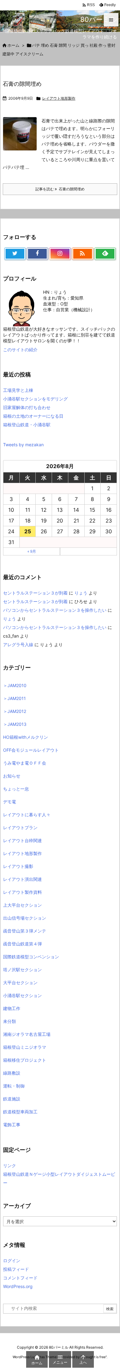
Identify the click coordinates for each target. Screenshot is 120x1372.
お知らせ (11, 775)
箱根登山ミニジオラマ (24, 1047)
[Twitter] (15, 254)
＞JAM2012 (14, 711)
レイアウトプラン (20, 827)
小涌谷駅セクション (22, 995)
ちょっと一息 (16, 788)
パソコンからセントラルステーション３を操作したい (54, 610)
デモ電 (9, 801)
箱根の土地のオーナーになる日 (33, 416)
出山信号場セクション (24, 918)
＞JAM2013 (14, 724)
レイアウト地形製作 (58, 98)
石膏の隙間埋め (22, 84)
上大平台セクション (22, 905)
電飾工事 (11, 1124)
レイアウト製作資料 (22, 892)
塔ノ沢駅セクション (22, 969)
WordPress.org (18, 1286)
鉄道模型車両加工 (20, 1111)
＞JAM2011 (14, 698)
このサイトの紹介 (20, 349)
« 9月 (31, 551)
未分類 (9, 1021)
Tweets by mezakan (23, 444)
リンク (9, 1165)
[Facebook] (37, 254)
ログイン (11, 1260)
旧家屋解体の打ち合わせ (26, 407)
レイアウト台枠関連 (22, 840)
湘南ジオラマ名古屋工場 (26, 1034)
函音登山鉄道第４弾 (22, 943)
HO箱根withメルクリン (25, 737)
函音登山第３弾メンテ (24, 930)
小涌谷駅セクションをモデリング (35, 398)
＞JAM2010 (14, 685)
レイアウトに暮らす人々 (26, 814)
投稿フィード (16, 1269)
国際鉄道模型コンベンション (31, 956)
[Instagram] (60, 254)
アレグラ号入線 (18, 644)
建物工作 (11, 1008)
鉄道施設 (11, 1098)
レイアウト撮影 (18, 866)
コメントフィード (20, 1277)
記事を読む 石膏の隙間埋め (60, 189)
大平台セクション (20, 982)
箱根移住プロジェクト (24, 1060)
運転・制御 (14, 1085)
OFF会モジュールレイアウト (31, 750)
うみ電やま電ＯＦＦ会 (24, 763)
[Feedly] (105, 254)
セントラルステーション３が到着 (35, 592)
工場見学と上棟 (18, 390)
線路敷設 (11, 1073)
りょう (80, 592)
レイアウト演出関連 (22, 879)
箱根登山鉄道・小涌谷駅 (26, 424)
